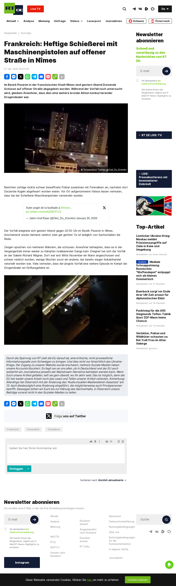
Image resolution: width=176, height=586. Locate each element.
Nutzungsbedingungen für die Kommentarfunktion (122, 540)
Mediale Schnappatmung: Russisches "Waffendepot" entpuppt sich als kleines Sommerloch (153, 270)
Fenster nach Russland (57, 554)
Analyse (28, 21)
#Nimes (65, 207)
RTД (53, 542)
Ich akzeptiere (154, 82)
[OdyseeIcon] (152, 9)
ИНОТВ (54, 536)
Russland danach (85, 522)
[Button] (166, 71)
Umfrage (60, 21)
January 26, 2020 (86, 218)
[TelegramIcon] (134, 9)
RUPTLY (55, 547)
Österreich (162, 21)
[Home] (13, 9)
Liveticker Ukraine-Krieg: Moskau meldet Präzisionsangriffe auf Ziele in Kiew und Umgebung (153, 242)
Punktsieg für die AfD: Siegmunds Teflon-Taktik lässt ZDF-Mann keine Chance (153, 316)
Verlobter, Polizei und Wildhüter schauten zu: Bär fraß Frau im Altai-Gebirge (152, 338)
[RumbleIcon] (146, 9)
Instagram (22, 562)
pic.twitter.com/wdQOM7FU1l (43, 211)
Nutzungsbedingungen (122, 526)
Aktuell (11, 21)
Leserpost (94, 21)
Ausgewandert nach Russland (88, 531)
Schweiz (138, 21)
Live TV (35, 8)
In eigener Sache (118, 549)
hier (89, 580)
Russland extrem (85, 539)
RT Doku (85, 546)
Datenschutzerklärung (121, 521)
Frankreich (13, 429)
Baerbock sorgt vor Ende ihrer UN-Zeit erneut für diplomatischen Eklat (153, 295)
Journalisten (113, 21)
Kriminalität (33, 429)
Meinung (44, 21)
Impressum (115, 516)
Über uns (114, 532)
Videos (74, 21)
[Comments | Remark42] (66, 461)
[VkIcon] (140, 9)
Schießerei (54, 429)
